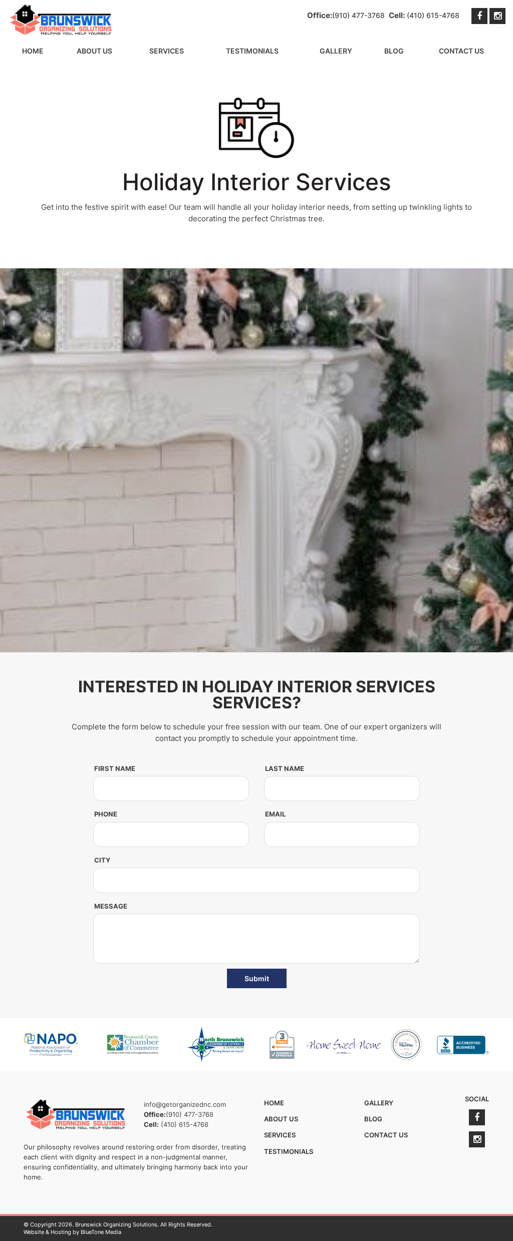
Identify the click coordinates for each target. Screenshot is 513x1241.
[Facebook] (479, 16)
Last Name (284, 768)
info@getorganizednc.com (185, 1104)
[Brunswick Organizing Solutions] (61, 20)
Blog (394, 51)
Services (166, 51)
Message (110, 906)
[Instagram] (497, 16)
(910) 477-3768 (358, 15)
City (102, 860)
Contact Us (461, 51)
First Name (114, 768)
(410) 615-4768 (433, 15)
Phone (105, 814)
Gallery (336, 51)
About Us (94, 51)
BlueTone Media (101, 1231)
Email (275, 814)
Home (33, 51)
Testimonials (252, 51)
